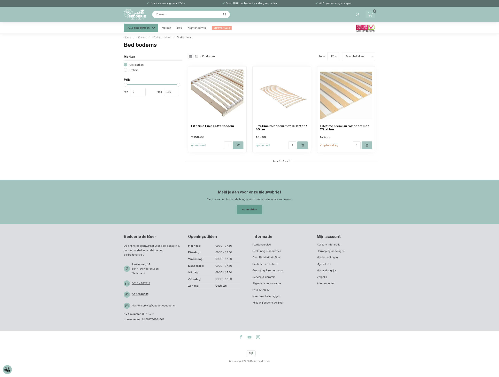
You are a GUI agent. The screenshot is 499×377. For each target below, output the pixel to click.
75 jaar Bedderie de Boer (267, 303)
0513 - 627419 (141, 283)
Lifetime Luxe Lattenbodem (212, 126)
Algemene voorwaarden (267, 283)
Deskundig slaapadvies (266, 251)
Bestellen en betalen (265, 264)
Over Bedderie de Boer (266, 257)
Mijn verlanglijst (326, 270)
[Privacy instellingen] (7, 369)
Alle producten (326, 283)
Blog (179, 28)
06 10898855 (140, 294)
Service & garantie (263, 277)
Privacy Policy (260, 290)
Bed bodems (184, 37)
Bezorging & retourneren (267, 270)
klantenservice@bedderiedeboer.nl (153, 305)
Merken (166, 28)
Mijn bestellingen (327, 257)
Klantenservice (197, 28)
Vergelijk (322, 277)
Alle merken (136, 64)
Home (127, 37)
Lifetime (141, 37)
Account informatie (328, 244)
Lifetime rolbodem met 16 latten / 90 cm (281, 127)
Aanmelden (249, 209)
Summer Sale (221, 28)
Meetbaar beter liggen (266, 296)
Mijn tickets (324, 264)
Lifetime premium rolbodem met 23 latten (344, 127)
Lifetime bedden (161, 37)
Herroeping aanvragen (331, 251)
